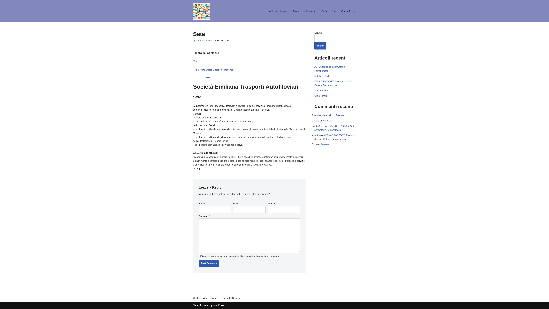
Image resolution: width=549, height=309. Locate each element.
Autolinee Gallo (322, 76)
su (315, 126)
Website (272, 203)
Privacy (214, 298)
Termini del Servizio (230, 298)
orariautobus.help (204, 40)
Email (236, 203)
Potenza (340, 115)
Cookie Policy (348, 11)
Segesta (325, 144)
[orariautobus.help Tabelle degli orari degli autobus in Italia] (201, 11)
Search (318, 33)
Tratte (334, 11)
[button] (288, 11)
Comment (204, 216)
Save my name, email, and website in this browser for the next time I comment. (240, 256)
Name (202, 203)
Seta (208, 78)
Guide (324, 11)
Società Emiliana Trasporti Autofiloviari (215, 70)
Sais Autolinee (321, 90)
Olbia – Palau (321, 96)
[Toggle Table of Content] (195, 62)
